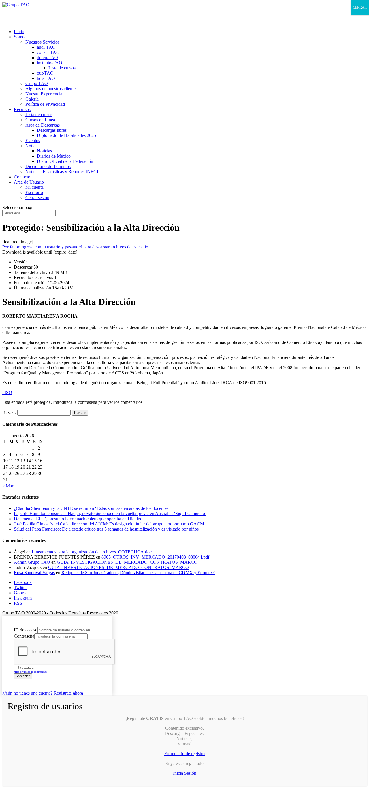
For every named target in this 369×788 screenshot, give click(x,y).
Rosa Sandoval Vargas (34, 572)
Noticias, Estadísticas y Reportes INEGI (61, 171)
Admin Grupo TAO (32, 562)
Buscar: (9, 412)
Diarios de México (54, 156)
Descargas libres (52, 130)
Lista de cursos (62, 67)
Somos (20, 36)
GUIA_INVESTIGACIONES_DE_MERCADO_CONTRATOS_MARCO (127, 562)
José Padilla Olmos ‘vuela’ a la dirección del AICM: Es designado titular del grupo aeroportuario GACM (109, 523)
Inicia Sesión (184, 773)
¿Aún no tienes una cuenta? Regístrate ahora (42, 693)
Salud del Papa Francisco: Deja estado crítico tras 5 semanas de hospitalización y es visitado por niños (106, 529)
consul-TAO (48, 52)
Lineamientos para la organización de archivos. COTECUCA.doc (92, 551)
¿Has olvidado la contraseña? (30, 671)
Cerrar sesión (37, 197)
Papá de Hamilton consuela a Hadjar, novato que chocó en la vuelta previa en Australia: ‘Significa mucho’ (110, 513)
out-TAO (45, 73)
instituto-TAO (49, 62)
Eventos (32, 140)
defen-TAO (47, 57)
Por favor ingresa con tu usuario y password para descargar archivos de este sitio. (75, 246)
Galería (32, 99)
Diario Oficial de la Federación (65, 161)
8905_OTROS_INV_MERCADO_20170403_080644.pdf (155, 557)
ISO (7, 392)
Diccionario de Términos (48, 166)
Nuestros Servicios (42, 41)
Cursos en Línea (40, 119)
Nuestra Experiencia (43, 93)
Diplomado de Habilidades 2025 (66, 135)
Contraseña (24, 636)
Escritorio (34, 192)
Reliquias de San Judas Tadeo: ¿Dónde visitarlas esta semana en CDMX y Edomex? (138, 572)
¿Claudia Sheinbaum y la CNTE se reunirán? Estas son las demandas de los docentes (91, 508)
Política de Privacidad (45, 104)
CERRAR (360, 7)
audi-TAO (46, 47)
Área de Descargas (42, 124)
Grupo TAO (36, 83)
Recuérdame (26, 668)
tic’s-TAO (46, 78)
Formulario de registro (184, 753)
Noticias (32, 145)
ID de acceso (25, 629)
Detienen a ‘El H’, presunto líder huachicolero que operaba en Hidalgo (78, 518)
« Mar (7, 485)
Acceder (23, 676)
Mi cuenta (34, 187)
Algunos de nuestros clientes (51, 88)
